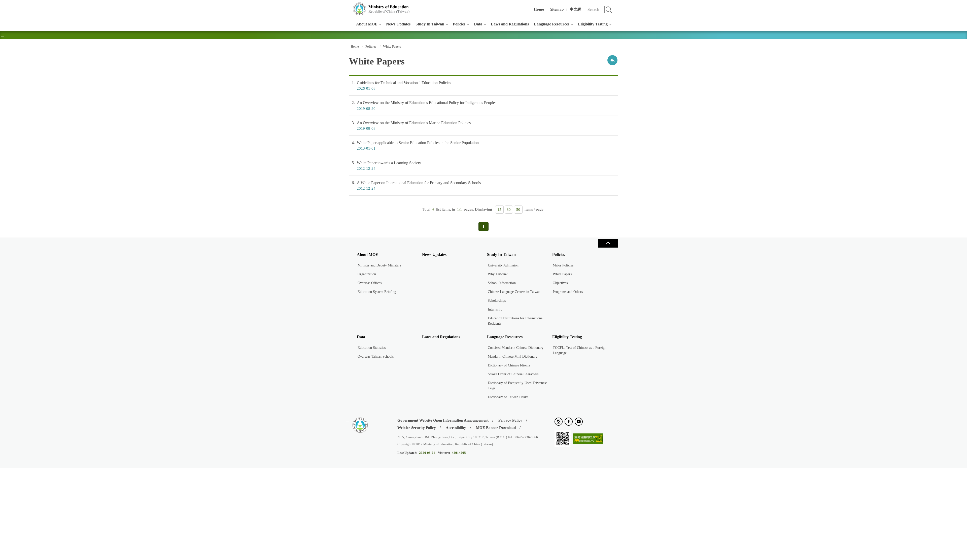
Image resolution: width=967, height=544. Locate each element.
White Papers (392, 46)
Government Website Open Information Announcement (443, 420)
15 (499, 210)
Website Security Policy (416, 428)
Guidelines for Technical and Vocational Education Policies (401, 85)
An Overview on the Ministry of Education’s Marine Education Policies (411, 125)
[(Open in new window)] (559, 422)
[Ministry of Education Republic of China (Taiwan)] (381, 9)
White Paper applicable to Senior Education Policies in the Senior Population (415, 145)
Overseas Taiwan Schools (376, 356)
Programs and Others (568, 292)
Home (539, 9)
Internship (495, 309)
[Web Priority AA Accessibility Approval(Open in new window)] (588, 439)
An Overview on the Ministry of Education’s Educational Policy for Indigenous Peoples (424, 105)
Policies (459, 24)
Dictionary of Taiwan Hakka (508, 397)
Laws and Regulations (510, 24)
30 (509, 210)
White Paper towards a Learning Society (386, 166)
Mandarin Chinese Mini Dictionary (512, 356)
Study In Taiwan (430, 24)
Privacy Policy (510, 420)
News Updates (398, 24)
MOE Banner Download (496, 428)
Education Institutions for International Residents (515, 320)
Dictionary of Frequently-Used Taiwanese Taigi (517, 385)
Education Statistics (372, 348)
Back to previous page (612, 60)
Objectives (560, 283)
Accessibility (456, 428)
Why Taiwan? (497, 274)
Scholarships (497, 300)
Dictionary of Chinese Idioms (509, 365)
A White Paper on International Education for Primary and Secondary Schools (416, 185)
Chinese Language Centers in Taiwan (514, 292)
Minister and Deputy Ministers (379, 265)
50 (518, 210)
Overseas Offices (370, 283)
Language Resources (551, 24)
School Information (502, 283)
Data (478, 24)
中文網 (575, 9)
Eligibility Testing (593, 24)
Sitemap (557, 9)
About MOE (366, 24)
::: (347, 6)
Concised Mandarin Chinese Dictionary (515, 348)
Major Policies (563, 265)
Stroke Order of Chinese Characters (513, 374)
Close (607, 243)
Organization (367, 274)
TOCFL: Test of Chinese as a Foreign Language (579, 350)
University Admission (503, 265)
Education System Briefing (377, 292)
